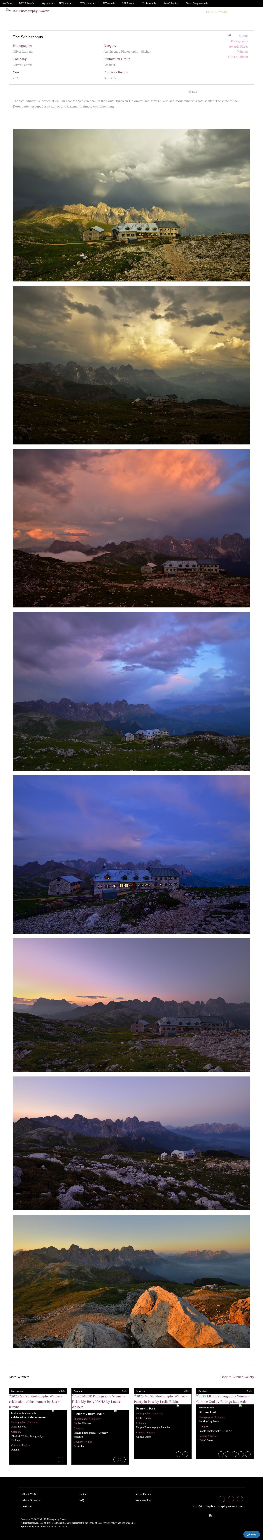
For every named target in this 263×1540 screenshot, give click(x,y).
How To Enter (83, 12)
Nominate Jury (143, 1500)
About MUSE (29, 1493)
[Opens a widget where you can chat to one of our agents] (251, 1534)
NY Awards (109, 3)
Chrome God (207, 1412)
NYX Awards (66, 3)
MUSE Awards (27, 3)
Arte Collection (171, 3)
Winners (119, 12)
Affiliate (27, 1506)
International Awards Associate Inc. (51, 1526)
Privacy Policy (109, 1523)
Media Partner (143, 1493)
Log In (237, 12)
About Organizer (31, 1500)
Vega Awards (48, 3)
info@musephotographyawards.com (218, 1506)
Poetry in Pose (145, 1408)
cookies (131, 1523)
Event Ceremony (144, 12)
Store (197, 12)
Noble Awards (149, 3)
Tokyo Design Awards (197, 3)
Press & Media (175, 12)
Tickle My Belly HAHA (89, 1413)
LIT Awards (128, 3)
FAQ (81, 1500)
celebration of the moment (28, 1417)
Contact (83, 1493)
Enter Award (217, 12)
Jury (103, 12)
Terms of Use (94, 1523)
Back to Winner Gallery (236, 1377)
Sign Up (252, 12)
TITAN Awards (88, 3)
